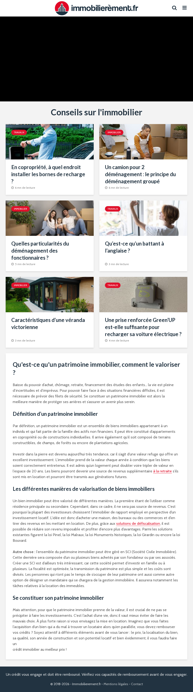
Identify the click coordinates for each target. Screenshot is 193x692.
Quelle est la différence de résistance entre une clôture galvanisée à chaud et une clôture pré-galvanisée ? (51, 51)
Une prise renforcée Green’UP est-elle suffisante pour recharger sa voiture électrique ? (143, 327)
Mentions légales (116, 684)
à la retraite (162, 471)
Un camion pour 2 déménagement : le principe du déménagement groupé (140, 174)
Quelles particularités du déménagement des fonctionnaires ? (40, 250)
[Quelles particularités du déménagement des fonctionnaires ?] (50, 218)
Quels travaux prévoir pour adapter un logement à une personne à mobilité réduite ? (142, 47)
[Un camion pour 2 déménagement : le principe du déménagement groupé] (143, 141)
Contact (137, 684)
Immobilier (114, 132)
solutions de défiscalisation (138, 523)
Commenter (55, 87)
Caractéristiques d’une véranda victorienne (48, 323)
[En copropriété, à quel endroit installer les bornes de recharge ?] (50, 141)
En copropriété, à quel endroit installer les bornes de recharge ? (48, 174)
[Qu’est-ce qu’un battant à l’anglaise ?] (143, 218)
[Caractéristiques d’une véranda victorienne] (50, 294)
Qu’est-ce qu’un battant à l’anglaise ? (134, 247)
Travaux (50, 31)
